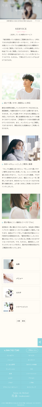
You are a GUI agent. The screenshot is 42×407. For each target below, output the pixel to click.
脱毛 (23, 321)
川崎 (18, 321)
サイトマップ (31, 387)
